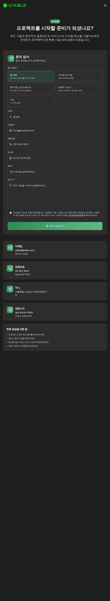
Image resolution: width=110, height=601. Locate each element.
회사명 (10, 152)
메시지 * (11, 179)
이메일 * (11, 125)
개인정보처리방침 (75, 215)
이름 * (10, 111)
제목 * (10, 166)
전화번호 (11, 138)
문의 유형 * (12, 68)
